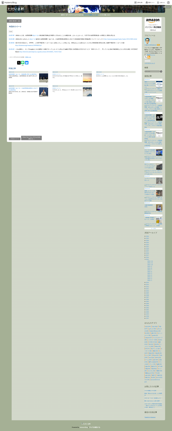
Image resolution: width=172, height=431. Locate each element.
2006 (147, 299)
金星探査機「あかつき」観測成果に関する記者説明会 (23, 74)
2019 (147, 251)
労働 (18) (147, 368)
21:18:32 (11, 43)
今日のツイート (15, 26)
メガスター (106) (152, 339)
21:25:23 (11, 49)
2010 (147, 291)
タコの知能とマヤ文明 (150, 390)
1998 (147, 316)
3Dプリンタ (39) (155, 348)
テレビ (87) (148, 355)
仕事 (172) (154, 333)
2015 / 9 (149, 266)
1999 (147, 314)
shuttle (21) (155, 335)
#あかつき (35, 35)
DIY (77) (147, 348)
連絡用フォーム (151, 54)
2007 (147, 297)
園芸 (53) (155, 351)
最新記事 (148, 76)
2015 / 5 (149, 273)
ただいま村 (16, 9)
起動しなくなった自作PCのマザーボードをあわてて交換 (149, 192)
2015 (147, 259)
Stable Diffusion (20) (155, 331)
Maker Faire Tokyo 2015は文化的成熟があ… (31, 138)
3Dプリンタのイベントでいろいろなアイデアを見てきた (149, 165)
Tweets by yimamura (149, 417)
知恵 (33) (159, 375)
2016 (147, 257)
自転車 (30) (159, 353)
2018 (147, 253)
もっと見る (153, 228)
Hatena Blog (84, 427)
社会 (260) (155, 326)
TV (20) (157, 373)
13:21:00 (11, 39)
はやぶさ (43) (152, 328)
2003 (147, 305)
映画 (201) (152, 353)
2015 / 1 (149, 280)
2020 (147, 249)
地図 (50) (159, 364)
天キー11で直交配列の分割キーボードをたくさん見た (149, 151)
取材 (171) (154, 366)
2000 (147, 312)
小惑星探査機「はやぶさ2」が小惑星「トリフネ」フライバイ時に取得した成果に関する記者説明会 (150, 100)
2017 (147, 255)
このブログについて (149, 63)
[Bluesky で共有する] (26, 63)
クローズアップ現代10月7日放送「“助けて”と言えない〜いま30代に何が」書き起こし (153, 405)
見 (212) (151, 344)
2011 (147, 288)
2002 (147, 307)
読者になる (167, 7)
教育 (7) (154, 375)
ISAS (38, 39)
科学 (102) (158, 357)
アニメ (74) (153, 364)
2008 (147, 295)
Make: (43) (158, 346)
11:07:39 (11, 35)
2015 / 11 (150, 263)
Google (31, 49)
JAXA (17, 35)
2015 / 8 (149, 268)
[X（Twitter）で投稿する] (19, 63)
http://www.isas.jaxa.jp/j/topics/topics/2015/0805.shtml (120, 39)
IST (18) (160, 366)
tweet (10, 31)
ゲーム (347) (148, 359)
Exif (74, 49)
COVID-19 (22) (153, 342)
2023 (147, 242)
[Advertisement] (62, 113)
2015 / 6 (149, 271)
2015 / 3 (149, 277)
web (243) (148, 375)
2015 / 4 (149, 275)
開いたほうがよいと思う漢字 (152, 401)
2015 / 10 (150, 264)
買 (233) (156, 344)
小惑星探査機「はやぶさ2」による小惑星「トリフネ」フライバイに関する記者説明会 (149, 135)
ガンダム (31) (151, 370)
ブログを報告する (94, 427)
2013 (147, 284)
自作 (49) (155, 359)
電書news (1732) (149, 373)
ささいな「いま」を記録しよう (152, 398)
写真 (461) (154, 368)
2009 (147, 293)
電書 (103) (159, 370)
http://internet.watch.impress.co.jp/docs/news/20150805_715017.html (40, 52)
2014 (147, 282)
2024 (147, 240)
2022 (147, 244)
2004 (147, 303)
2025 (147, 238)
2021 (147, 246)
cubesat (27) (148, 337)
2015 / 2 (149, 278)
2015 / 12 (150, 261)
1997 (147, 318)
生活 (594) (148, 326)
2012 (147, 286)
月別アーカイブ (150, 233)
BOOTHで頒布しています (91, 15)
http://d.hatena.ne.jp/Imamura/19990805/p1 (28, 45)
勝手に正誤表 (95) (153, 362)
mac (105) (151, 357)
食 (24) (153, 377)
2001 (147, 310)
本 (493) (147, 333)
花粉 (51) (147, 377)
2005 (147, 301)
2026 (147, 236)
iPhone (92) (155, 355)
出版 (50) (147, 366)
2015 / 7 (149, 270)
